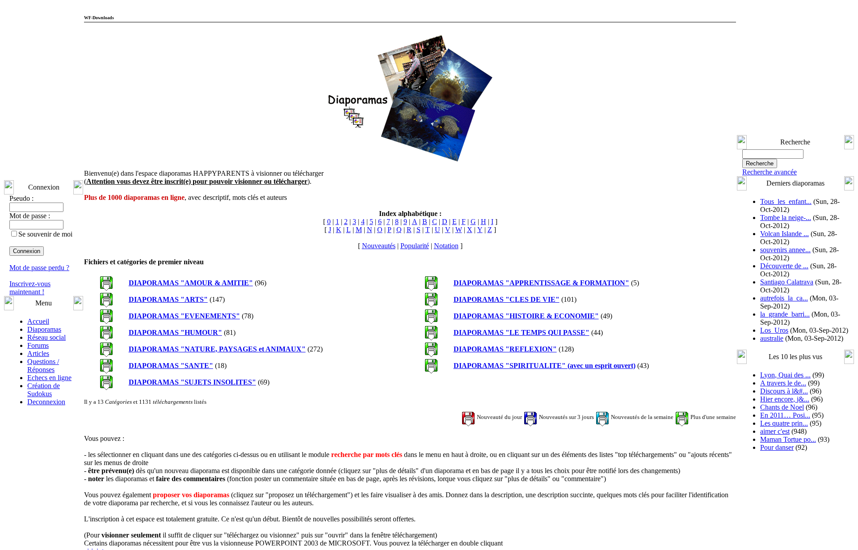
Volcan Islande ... (784, 233)
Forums (38, 345)
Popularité (414, 246)
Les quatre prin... (784, 423)
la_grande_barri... (785, 314)
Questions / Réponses (43, 365)
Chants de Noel (782, 407)
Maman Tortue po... (788, 439)
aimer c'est (775, 431)
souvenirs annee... (785, 250)
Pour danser (777, 447)
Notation (446, 246)
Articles (38, 353)
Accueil (38, 321)
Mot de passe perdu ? (39, 267)
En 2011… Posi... (785, 415)
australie (771, 338)
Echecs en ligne (49, 377)
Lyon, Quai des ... (785, 375)
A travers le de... (783, 383)
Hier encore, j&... (784, 399)
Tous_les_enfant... (786, 201)
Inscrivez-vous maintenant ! (29, 288)
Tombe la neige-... (785, 217)
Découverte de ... (784, 266)
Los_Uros (774, 330)
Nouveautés (378, 246)
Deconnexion (46, 402)
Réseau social (46, 337)
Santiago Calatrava (786, 282)
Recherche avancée (769, 172)
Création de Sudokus (43, 390)
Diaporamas (44, 329)
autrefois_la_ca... (784, 298)
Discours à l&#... (784, 391)
